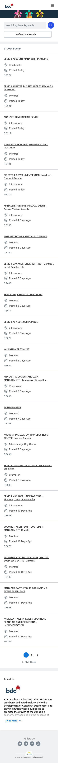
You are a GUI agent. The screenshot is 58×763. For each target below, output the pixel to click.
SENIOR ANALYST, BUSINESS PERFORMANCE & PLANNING (28, 88)
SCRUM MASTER (12, 407)
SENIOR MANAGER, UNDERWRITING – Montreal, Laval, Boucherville (24, 498)
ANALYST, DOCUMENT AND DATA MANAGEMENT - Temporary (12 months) (25, 378)
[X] (38, 743)
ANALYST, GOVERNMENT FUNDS (21, 117)
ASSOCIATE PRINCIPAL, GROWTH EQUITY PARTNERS (26, 146)
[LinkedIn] (26, 743)
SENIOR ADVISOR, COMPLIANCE (21, 322)
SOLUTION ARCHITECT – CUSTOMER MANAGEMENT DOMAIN (23, 528)
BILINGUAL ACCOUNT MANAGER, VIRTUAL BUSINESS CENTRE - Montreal (26, 559)
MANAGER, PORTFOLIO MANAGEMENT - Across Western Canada (25, 207)
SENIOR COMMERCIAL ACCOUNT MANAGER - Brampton (28, 467)
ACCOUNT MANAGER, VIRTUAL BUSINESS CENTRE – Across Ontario (26, 436)
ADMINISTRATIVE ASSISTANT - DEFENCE (25, 236)
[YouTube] (20, 743)
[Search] (51, 25)
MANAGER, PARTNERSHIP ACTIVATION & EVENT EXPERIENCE (25, 590)
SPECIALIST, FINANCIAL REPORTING (23, 294)
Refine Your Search (26, 34)
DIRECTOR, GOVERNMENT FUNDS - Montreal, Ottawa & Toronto (28, 177)
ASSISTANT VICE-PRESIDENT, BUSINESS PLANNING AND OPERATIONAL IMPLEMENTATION (25, 622)
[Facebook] (32, 743)
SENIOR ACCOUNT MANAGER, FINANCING (26, 59)
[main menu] (52, 5)
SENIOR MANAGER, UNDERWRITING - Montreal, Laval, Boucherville (29, 265)
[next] (37, 655)
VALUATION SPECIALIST (16, 349)
